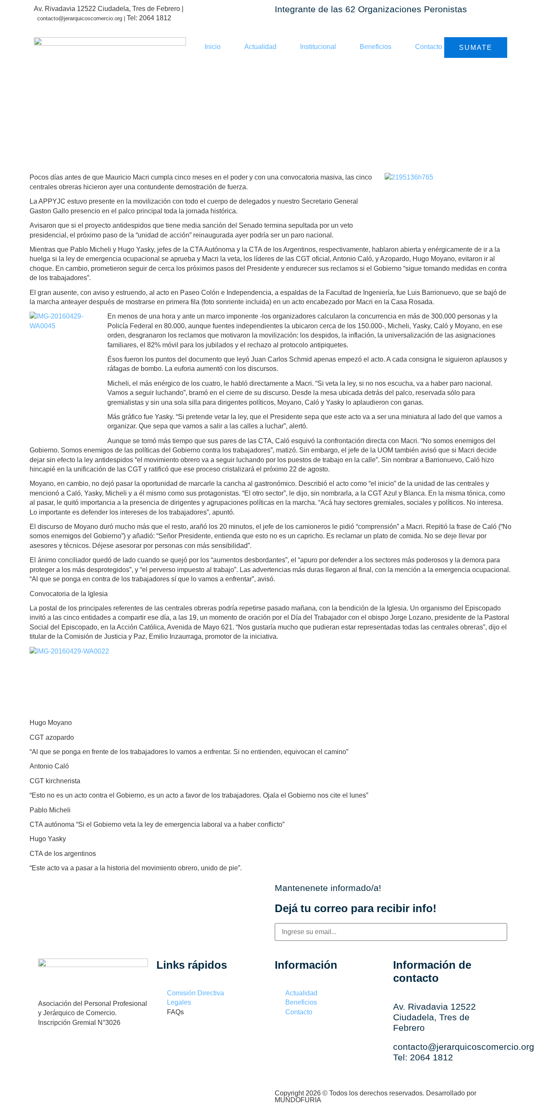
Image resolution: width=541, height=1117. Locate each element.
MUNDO (298, 1099)
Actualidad (260, 46)
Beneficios (375, 46)
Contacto (428, 46)
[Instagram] (76, 1051)
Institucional (318, 46)
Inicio (213, 46)
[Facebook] (48, 1051)
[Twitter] (103, 1051)
